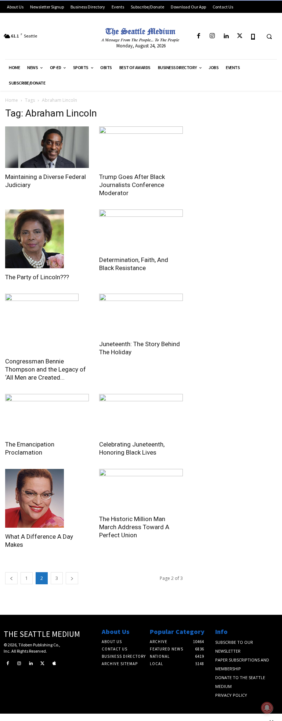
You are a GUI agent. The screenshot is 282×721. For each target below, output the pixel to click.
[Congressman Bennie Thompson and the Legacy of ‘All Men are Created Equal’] (47, 323)
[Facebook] (198, 36)
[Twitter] (240, 36)
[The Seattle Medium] (141, 33)
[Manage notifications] (267, 708)
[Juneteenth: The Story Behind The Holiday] (141, 314)
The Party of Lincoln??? (37, 277)
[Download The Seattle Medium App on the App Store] (253, 36)
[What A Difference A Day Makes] (47, 498)
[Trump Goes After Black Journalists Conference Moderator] (141, 147)
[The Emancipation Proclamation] (47, 414)
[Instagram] (212, 36)
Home (11, 100)
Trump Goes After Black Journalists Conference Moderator (132, 185)
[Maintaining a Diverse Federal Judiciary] (47, 147)
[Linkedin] (226, 36)
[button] (269, 36)
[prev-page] (11, 578)
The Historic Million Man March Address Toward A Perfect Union (134, 527)
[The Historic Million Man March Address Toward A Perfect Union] (141, 489)
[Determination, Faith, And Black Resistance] (141, 230)
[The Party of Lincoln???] (47, 238)
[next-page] (72, 578)
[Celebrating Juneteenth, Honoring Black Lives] (141, 414)
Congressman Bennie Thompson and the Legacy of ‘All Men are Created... (45, 369)
